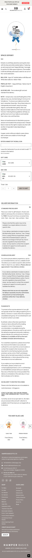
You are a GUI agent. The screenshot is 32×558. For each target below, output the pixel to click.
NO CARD (11, 163)
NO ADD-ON (11, 176)
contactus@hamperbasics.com (10, 368)
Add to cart (23, 188)
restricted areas (6, 388)
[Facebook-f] (3, 480)
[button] (2, 9)
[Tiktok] (10, 480)
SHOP (3, 485)
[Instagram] (6, 480)
